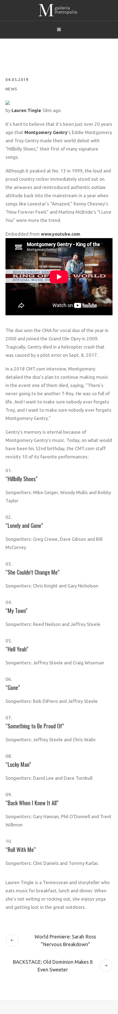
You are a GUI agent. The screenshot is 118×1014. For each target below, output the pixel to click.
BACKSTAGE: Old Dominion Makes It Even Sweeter (53, 965)
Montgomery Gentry (46, 132)
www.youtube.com (60, 234)
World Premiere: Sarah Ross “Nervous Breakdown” (65, 940)
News (11, 89)
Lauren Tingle (26, 110)
